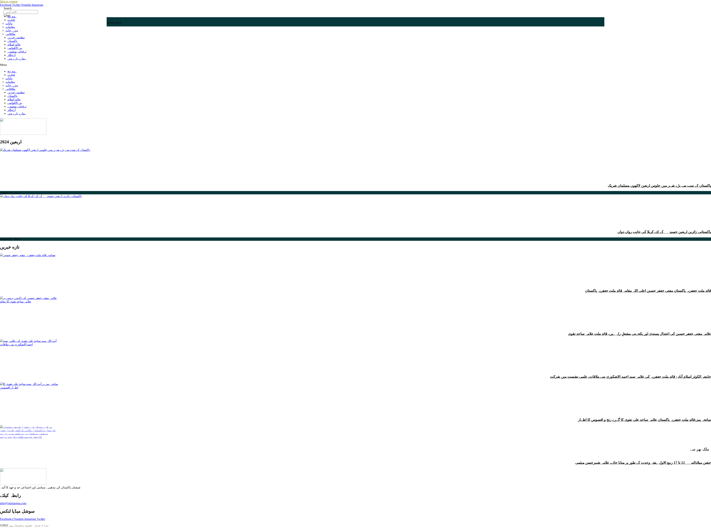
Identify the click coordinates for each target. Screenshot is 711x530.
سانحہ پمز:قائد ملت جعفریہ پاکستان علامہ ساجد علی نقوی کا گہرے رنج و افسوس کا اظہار (644, 420)
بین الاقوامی (14, 48)
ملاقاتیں (10, 34)
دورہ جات (12, 30)
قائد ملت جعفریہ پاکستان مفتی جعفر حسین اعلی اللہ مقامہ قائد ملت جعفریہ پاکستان (648, 291)
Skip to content (9, 1)
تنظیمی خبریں (16, 37)
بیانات (9, 23)
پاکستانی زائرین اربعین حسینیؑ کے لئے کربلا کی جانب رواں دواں (664, 232)
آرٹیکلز (11, 55)
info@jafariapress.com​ (13, 503)
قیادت (11, 19)
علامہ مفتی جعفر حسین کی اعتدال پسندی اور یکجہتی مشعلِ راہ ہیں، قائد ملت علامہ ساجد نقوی (639, 334)
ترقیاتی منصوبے (16, 51)
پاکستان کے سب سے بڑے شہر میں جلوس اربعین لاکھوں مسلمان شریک (659, 186)
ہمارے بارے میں (16, 58)
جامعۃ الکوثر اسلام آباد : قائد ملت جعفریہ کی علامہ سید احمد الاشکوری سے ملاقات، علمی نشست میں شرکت (630, 377)
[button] (355, 65)
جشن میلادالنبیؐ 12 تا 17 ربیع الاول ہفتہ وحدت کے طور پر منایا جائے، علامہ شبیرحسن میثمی (643, 463)
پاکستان (12, 41)
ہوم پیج (12, 16)
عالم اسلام (14, 44)
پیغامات (10, 26)
